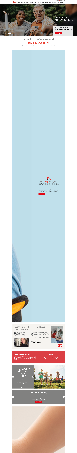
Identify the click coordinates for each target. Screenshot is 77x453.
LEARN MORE (58, 33)
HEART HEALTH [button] (54, 2)
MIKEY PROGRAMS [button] (26, 2)
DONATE (63, 0)
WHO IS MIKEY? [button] (20, 2)
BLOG (58, 2)
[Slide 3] (9, 33)
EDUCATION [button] (49, 2)
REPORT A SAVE (57, 0)
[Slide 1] (2, 33)
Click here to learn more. (36, 342)
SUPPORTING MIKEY (33, 2)
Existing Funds (44, 2)
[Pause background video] (75, 5)
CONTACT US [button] (62, 2)
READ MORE (42, 194)
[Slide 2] (6, 33)
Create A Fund (39, 2)
